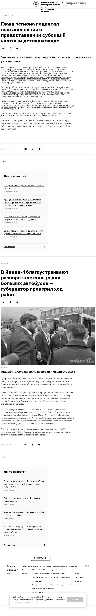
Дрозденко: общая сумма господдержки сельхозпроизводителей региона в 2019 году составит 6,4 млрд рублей (22, 202)
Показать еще (40, 558)
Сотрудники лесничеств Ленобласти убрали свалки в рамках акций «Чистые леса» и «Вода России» (24, 484)
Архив (9, 574)
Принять (75, 600)
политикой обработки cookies (26, 602)
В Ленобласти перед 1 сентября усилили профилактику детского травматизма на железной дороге (23, 529)
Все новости (9, 246)
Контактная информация (12, 568)
